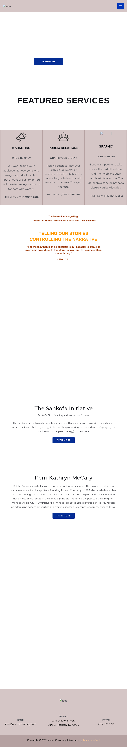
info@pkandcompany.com (20, 724)
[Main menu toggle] (120, 6)
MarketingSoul (91, 740)
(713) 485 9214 (106, 724)
